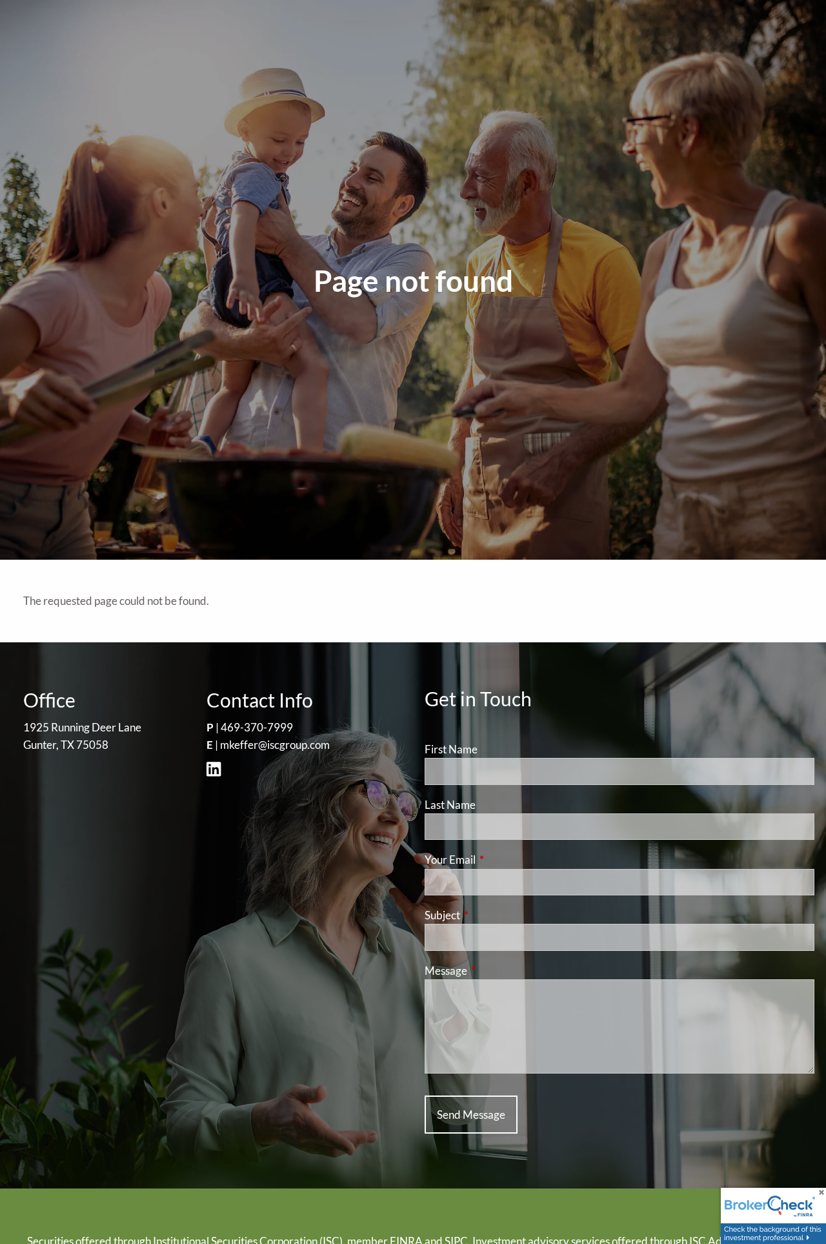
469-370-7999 (257, 727)
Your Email (500, 859)
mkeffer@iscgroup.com (275, 744)
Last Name (450, 804)
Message (496, 970)
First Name (451, 749)
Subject (492, 915)
